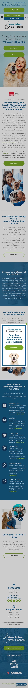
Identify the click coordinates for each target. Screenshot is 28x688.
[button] (26, 324)
